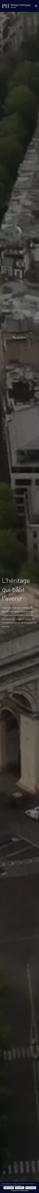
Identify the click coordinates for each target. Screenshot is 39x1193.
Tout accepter (8, 1187)
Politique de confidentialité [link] (19, 1190)
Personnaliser (30, 1187)
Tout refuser (19, 1187)
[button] (36, 6)
